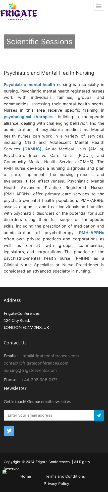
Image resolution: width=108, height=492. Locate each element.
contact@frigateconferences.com (36, 363)
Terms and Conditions (65, 476)
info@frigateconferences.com (50, 355)
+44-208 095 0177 (39, 379)
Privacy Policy (56, 483)
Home (25, 476)
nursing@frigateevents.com (30, 370)
